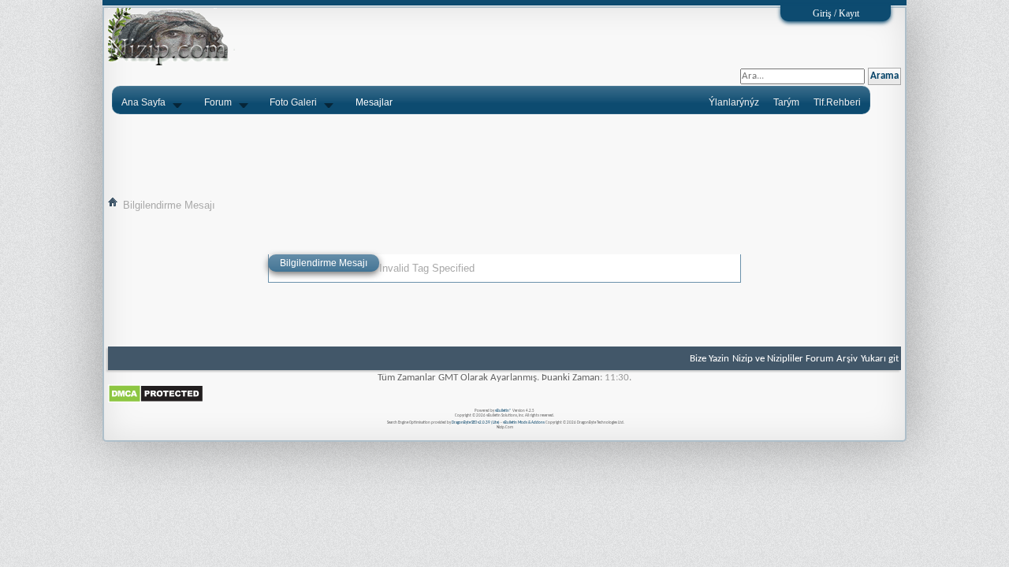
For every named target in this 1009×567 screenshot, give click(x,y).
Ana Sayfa (143, 102)
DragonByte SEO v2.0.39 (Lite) (476, 422)
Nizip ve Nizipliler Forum (782, 359)
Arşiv (847, 359)
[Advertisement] (504, 155)
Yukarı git (880, 359)
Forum (218, 102)
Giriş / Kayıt (836, 13)
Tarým (786, 102)
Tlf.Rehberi (837, 102)
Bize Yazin (709, 359)
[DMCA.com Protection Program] (155, 400)
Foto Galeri (293, 102)
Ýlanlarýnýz (734, 102)
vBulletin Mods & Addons (524, 422)
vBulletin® (503, 411)
